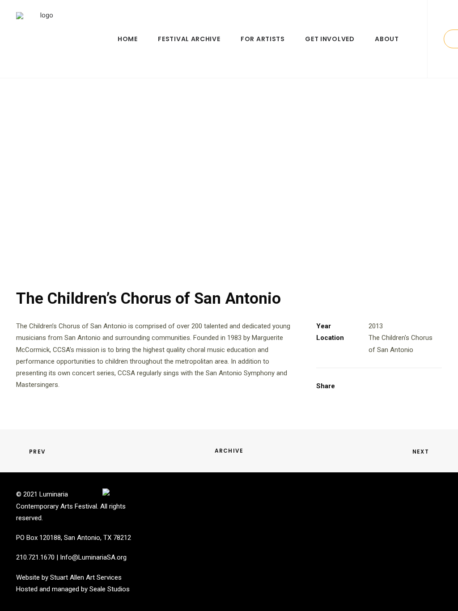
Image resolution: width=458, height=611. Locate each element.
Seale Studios (109, 589)
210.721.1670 (35, 557)
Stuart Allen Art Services (86, 577)
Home (128, 38)
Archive (229, 450)
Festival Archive (189, 38)
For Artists (263, 38)
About (387, 38)
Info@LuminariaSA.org (93, 557)
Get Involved (329, 38)
